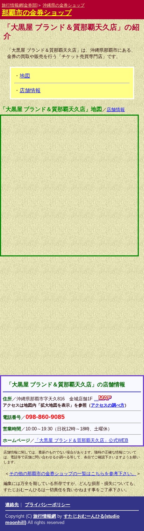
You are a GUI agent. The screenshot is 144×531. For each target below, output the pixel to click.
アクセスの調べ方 (107, 405)
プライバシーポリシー (47, 504)
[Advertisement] (71, 315)
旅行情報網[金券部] (19, 5)
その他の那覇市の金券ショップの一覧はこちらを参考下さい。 (72, 473)
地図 (25, 76)
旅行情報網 (44, 516)
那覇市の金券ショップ (37, 12)
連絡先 (12, 504)
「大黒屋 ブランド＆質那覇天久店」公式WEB (81, 440)
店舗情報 (30, 90)
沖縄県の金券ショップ (64, 5)
